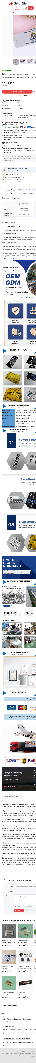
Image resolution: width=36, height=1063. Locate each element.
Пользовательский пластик (10, 1034)
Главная (4, 12)
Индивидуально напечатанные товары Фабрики (16, 1038)
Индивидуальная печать (29, 1034)
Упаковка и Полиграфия (14, 12)
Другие (4, 1013)
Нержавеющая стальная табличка (26, 1010)
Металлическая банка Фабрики (12, 1029)
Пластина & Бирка (26, 12)
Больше (4, 1045)
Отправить (18, 911)
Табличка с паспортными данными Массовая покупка (18, 1042)
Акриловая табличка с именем (10, 1010)
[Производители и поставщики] (18, 3)
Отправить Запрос (17, 91)
